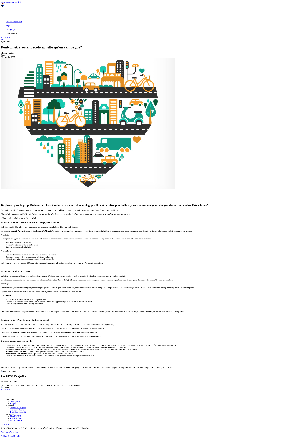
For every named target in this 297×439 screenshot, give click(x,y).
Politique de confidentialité (10, 436)
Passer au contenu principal (11, 2)
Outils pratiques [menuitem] (11, 33)
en (2, 39)
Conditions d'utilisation (9, 432)
